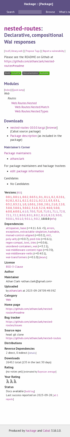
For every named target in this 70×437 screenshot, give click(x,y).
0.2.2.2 (43, 200)
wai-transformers (16, 257)
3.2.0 (42, 208)
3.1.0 (35, 208)
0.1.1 (47, 197)
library (14, 51)
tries (33, 242)
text (26, 242)
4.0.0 (49, 208)
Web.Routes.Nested (23, 103)
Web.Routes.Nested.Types (31, 111)
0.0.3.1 (34, 197)
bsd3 (7, 51)
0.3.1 (56, 200)
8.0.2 (37, 215)
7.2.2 (15, 215)
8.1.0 (44, 215)
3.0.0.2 (26, 208)
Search (11, 12)
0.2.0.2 (10, 200)
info (53, 218)
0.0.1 (9, 197)
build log (29, 391)
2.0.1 (47, 204)
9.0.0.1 (10, 218)
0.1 (41, 197)
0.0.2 (25, 197)
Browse (50, 12)
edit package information (27, 171)
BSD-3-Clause (14, 266)
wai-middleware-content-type (24, 250)
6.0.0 (9, 211)
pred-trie (35, 239)
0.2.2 (25, 200)
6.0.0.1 (17, 211)
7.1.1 (55, 211)
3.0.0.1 (17, 208)
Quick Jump (18, 89)
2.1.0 (54, 204)
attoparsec (12, 228)
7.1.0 (39, 211)
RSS (19, 192)
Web (8, 299)
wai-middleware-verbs (19, 253)
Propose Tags (33, 51)
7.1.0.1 (47, 211)
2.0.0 (40, 204)
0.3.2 (9, 204)
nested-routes (22, 28)
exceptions (12, 231)
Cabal (46, 431)
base (23, 228)
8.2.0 (51, 215)
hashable (53, 231)
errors (50, 228)
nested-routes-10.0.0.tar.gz (27, 128)
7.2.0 (62, 211)
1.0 (24, 204)
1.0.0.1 (31, 204)
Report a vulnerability (53, 51)
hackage (31, 431)
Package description (23, 136)
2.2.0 (61, 204)
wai (35, 246)
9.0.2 (37, 218)
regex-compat (14, 242)
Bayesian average (46, 371)
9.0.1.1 (29, 218)
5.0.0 (56, 208)
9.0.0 (59, 215)
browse (52, 128)
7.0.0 (32, 211)
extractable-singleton (33, 231)
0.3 (50, 200)
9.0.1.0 (19, 218)
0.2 (53, 197)
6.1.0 (25, 211)
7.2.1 (8, 215)
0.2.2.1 (34, 200)
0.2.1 (18, 200)
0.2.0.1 (60, 197)
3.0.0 (9, 208)
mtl (48, 235)
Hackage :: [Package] (38, 4)
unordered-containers (19, 246)
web (20, 51)
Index (7, 89)
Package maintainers (17, 153)
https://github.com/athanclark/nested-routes (33, 338)
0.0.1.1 (17, 197)
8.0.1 (30, 215)
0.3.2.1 (17, 204)
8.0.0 (22, 215)
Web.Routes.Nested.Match (32, 107)
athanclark (17, 159)
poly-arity (11, 239)
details (42, 257)
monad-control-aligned (20, 235)
